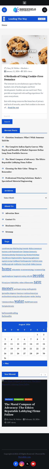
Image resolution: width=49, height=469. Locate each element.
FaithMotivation (37, 261)
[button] (41, 375)
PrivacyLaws (6, 282)
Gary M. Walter (13, 68)
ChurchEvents (6, 258)
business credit (7, 251)
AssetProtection (7, 248)
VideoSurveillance (8, 302)
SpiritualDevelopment (9, 293)
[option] (24, 403)
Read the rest (13, 107)
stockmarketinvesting (9, 296)
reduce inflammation (26, 282)
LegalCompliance (7, 276)
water (19, 300)
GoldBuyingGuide (7, 264)
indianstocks (16, 270)
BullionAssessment (35, 248)
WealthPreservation (31, 302)
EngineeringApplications (31, 258)
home (6, 268)
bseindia (25, 248)
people (38, 275)
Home (4, 25)
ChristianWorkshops (32, 255)
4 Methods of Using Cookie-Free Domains (23, 78)
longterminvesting (20, 276)
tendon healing (35, 296)
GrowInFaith (26, 264)
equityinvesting (7, 261)
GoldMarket (18, 264)
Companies (18, 399)
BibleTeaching (17, 248)
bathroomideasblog (10, 313)
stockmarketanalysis (31, 293)
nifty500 (29, 276)
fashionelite (7, 316)
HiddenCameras (36, 264)
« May (6, 363)
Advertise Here (12, 213)
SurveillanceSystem (23, 296)
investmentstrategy (27, 270)
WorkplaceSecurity (8, 306)
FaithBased (16, 261)
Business (9, 399)
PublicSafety (15, 282)
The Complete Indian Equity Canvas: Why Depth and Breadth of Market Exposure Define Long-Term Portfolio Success (23, 149)
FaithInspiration (26, 261)
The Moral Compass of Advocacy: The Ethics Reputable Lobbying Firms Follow (22, 409)
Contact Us (10, 219)
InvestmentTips (39, 270)
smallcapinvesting (20, 289)
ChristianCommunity (30, 251)
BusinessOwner (17, 251)
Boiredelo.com (24, 457)
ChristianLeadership (8, 255)
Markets (24, 68)
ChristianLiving (21, 255)
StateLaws (20, 293)
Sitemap (9, 232)
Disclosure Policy (13, 225)
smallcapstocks (31, 289)
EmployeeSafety (16, 258)
